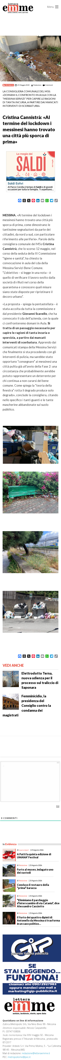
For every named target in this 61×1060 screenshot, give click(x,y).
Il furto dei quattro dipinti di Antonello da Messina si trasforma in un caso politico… (38, 920)
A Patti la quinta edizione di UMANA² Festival (34, 856)
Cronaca (9, 85)
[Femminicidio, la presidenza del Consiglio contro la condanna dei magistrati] (11, 701)
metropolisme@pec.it (19, 1057)
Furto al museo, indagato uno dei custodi (35, 871)
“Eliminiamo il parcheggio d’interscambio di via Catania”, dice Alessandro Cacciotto (38, 903)
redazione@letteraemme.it (36, 1053)
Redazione (37, 85)
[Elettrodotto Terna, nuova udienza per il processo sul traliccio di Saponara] (11, 678)
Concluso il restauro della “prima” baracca (33, 886)
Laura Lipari (24, 850)
